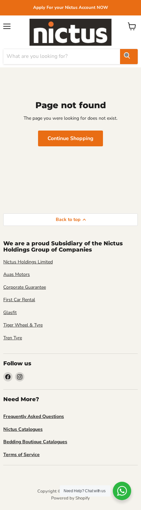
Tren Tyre (12, 338)
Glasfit (10, 312)
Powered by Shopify (70, 498)
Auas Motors (16, 274)
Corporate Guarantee (24, 287)
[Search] (129, 56)
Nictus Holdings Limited (28, 262)
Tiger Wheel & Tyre (23, 325)
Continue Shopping (70, 138)
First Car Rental (19, 300)
